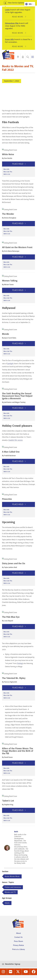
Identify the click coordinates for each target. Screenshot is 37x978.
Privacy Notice (18, 945)
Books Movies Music (12, 876)
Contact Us (18, 937)
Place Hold (18, 164)
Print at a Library (18, 949)
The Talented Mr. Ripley (13, 678)
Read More (18, 17)
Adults (7, 903)
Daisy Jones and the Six (13, 563)
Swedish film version (16, 440)
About (18, 933)
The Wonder (8, 214)
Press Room (18, 941)
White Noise (8, 154)
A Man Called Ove (11, 451)
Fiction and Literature (13, 887)
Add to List (7, 174)
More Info (6, 169)
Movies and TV (10, 892)
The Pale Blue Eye (11, 617)
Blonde (5, 334)
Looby (7, 10)
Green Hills (9, 39)
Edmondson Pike (12, 23)
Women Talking (9, 280)
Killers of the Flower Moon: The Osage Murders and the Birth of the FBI (17, 751)
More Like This (8, 172)
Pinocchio (7, 499)
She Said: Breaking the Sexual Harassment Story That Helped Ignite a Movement (17, 396)
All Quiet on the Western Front (17, 247)
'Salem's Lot (8, 800)
